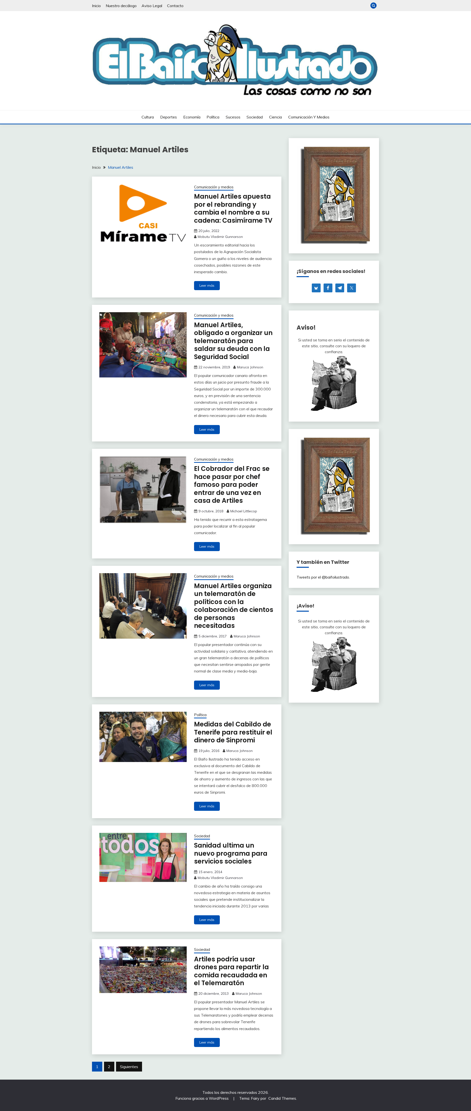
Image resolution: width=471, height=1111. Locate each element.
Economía (191, 117)
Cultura (148, 117)
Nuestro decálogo (121, 5)
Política (213, 117)
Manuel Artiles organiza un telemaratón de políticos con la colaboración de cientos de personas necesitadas (233, 605)
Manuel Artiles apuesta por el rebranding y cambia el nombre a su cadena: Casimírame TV (233, 208)
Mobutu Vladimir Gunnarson (220, 236)
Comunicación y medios (308, 117)
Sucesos (233, 117)
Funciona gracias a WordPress (202, 1098)
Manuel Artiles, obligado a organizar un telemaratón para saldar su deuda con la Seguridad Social (233, 341)
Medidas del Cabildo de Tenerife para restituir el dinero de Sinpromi (233, 732)
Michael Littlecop (243, 511)
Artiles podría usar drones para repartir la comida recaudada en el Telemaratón (231, 971)
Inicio (96, 5)
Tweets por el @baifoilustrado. (323, 577)
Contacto (175, 5)
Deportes (168, 117)
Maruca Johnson (250, 367)
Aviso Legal (152, 5)
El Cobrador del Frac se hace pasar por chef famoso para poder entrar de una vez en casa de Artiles (232, 484)
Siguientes (129, 1066)
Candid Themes (282, 1098)
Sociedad (255, 117)
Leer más (206, 285)
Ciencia (275, 117)
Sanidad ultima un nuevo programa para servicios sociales (230, 853)
